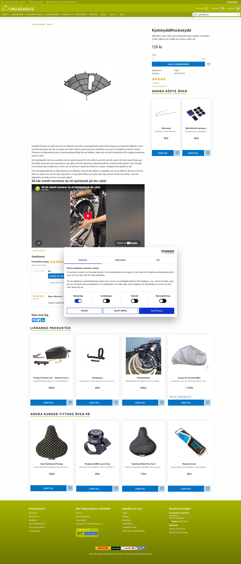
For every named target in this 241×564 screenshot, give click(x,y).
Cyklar (124, 513)
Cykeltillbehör (139, 531)
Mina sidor (33, 513)
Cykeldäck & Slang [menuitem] (34, 14)
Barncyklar (126, 520)
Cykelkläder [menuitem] (80, 14)
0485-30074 (183, 521)
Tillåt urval (120, 311)
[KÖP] (178, 64)
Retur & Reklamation (37, 523)
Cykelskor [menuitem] (93, 14)
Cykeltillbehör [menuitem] (52, 14)
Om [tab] (158, 260)
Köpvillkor (33, 520)
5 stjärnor (43, 271)
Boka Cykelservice (83, 516)
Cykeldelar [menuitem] (66, 14)
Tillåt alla (157, 311)
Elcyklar (125, 516)
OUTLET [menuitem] (113, 14)
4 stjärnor (41, 271)
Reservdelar (127, 531)
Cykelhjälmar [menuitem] (17, 14)
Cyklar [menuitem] (5, 14)
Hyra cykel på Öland (37, 527)
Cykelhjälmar (127, 523)
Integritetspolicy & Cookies (141, 554)
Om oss (78, 513)
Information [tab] (120, 260)
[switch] (106, 301)
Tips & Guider (81, 520)
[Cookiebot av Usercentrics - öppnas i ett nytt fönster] (163, 252)
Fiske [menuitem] (122, 14)
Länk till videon (38, 250)
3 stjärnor (39, 271)
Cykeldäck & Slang (129, 527)
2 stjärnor (36, 271)
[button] (218, 8)
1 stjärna (34, 271)
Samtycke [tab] (83, 260)
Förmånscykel (34, 531)
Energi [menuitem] (104, 14)
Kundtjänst (232, 2)
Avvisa (84, 311)
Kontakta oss (34, 516)
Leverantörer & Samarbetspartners (89, 523)
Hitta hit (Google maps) (178, 532)
